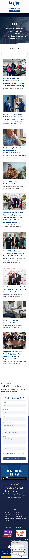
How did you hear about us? (9, 446)
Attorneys (18, 512)
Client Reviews (19, 516)
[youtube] (20, 541)
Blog (6, 516)
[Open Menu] (14, 15)
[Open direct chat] (25, 539)
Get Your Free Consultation (14, 459)
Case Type (5, 429)
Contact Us (7, 520)
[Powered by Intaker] (22, 556)
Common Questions (9, 518)
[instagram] (14, 541)
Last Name (5, 409)
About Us (7, 512)
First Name (5, 402)
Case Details (5, 436)
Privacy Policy (8, 527)
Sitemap (6, 525)
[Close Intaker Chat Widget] (28, 539)
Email (4, 416)
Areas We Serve (8, 514)
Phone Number (6, 422)
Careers (17, 520)
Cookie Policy (19, 527)
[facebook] (9, 541)
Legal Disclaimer (8, 523)
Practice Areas (19, 514)
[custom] (12, 541)
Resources (18, 523)
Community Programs (21, 518)
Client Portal (18, 525)
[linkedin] (17, 541)
